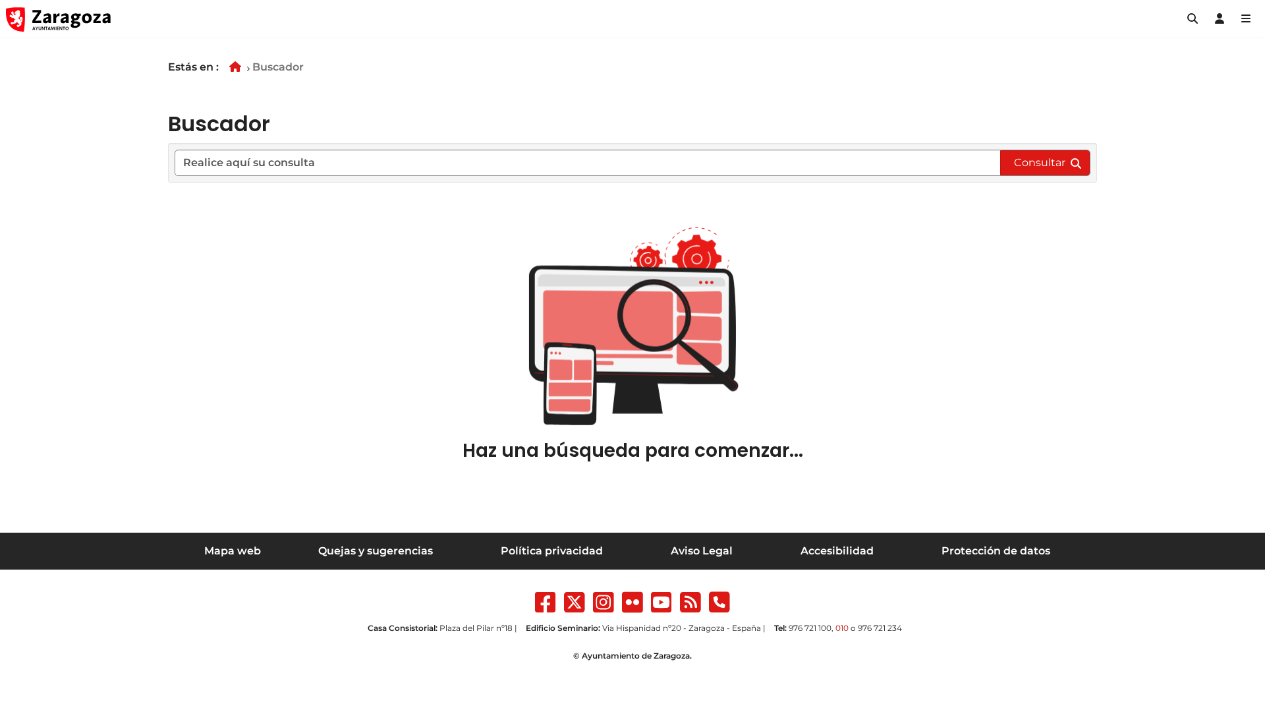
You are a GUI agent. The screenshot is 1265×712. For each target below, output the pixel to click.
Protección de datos (996, 551)
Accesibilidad (837, 551)
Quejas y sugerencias (375, 551)
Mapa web (232, 551)
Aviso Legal (702, 551)
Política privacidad (552, 551)
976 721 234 (880, 628)
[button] (1192, 19)
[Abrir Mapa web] (1246, 19)
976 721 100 (810, 628)
